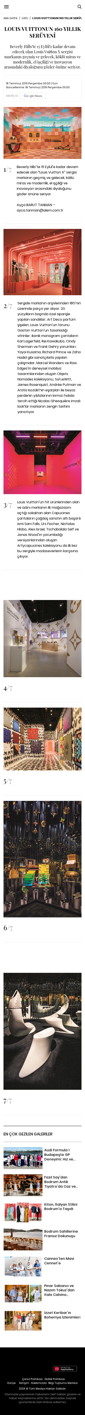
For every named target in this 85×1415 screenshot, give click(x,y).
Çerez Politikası (32, 1379)
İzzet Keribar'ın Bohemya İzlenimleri (32, 1312)
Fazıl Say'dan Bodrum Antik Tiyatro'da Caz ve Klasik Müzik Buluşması (40, 1180)
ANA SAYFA (10, 18)
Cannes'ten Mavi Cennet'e (25, 1258)
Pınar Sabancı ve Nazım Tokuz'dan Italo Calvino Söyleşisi (36, 1288)
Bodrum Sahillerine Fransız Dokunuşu (33, 1231)
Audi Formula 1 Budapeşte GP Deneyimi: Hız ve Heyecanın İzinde (41, 1152)
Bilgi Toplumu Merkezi (63, 1383)
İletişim (24, 1383)
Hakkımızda (39, 1383)
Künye (11, 1383)
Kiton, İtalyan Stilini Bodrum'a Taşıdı (32, 1204)
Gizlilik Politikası (54, 1379)
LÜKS (25, 18)
